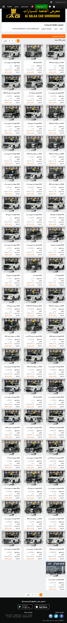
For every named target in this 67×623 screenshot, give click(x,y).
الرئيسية (30, 615)
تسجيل (16, 6)
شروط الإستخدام (16, 616)
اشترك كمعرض (18, 615)
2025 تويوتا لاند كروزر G (13, 275)
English (9, 6)
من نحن (25, 615)
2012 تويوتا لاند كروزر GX (57, 214)
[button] (51, 2)
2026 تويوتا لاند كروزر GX (13, 214)
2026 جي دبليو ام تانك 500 (56, 154)
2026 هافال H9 (37, 397)
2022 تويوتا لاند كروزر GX (35, 123)
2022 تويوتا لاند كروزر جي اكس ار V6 (54, 93)
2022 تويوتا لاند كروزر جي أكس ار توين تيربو (30, 427)
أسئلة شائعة (9, 615)
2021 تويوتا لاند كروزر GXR (57, 336)
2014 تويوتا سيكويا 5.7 (35, 93)
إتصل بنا (9, 616)
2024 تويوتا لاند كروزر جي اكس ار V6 (32, 214)
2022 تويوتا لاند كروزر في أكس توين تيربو (30, 549)
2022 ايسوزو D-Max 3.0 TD (34, 306)
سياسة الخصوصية (27, 616)
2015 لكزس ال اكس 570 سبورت (55, 458)
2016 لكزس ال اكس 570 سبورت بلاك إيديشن (29, 336)
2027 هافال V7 (59, 275)
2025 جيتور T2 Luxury (13, 458)
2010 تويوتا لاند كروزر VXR (56, 549)
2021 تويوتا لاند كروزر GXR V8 (11, 93)
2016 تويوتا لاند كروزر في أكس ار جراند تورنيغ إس (28, 245)
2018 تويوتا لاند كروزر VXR (57, 427)
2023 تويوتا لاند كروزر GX (35, 488)
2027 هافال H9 (37, 62)
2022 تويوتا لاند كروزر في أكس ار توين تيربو (30, 184)
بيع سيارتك (40, 6)
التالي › (5, 41)
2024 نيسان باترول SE (13, 306)
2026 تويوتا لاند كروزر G (57, 245)
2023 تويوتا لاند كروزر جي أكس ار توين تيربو (30, 458)
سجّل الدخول (24, 6)
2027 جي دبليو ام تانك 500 (56, 62)
